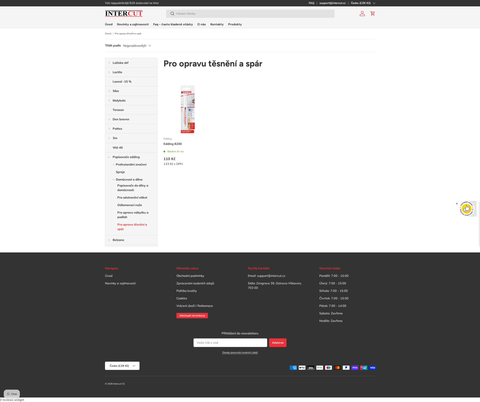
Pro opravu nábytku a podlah (132, 215)
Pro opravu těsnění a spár (128, 33)
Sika (116, 91)
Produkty (235, 24)
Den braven (121, 119)
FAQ (311, 3)
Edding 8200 (173, 144)
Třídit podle (113, 45)
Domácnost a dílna (129, 179)
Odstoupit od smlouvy (192, 315)
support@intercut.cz (333, 3)
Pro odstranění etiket (132, 197)
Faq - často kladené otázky (173, 24)
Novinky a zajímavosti (133, 24)
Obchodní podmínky (190, 276)
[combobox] (250, 13)
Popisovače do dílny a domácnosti (132, 188)
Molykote (119, 100)
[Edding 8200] (188, 109)
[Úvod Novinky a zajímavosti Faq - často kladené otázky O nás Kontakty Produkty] (173, 24)
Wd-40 (118, 147)
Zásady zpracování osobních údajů (240, 352)
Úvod (108, 24)
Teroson (118, 110)
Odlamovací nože (129, 205)
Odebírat (278, 342)
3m (115, 138)
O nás (201, 24)
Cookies (181, 298)
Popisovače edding (126, 157)
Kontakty (217, 24)
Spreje (120, 172)
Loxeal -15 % (122, 81)
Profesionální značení (131, 164)
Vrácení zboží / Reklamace (194, 306)
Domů (108, 33)
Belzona (118, 240)
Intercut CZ (118, 383)
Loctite (117, 72)
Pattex (117, 128)
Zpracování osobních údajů (195, 283)
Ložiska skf (120, 63)
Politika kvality (186, 291)
